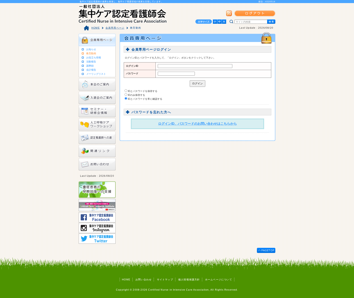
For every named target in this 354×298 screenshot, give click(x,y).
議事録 (90, 65)
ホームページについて (218, 279)
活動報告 (91, 61)
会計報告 (91, 69)
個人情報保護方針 (189, 279)
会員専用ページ (115, 27)
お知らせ (91, 49)
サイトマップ (165, 279)
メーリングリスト (96, 74)
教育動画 (91, 53)
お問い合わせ (143, 279)
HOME (95, 27)
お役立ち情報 (93, 57)
